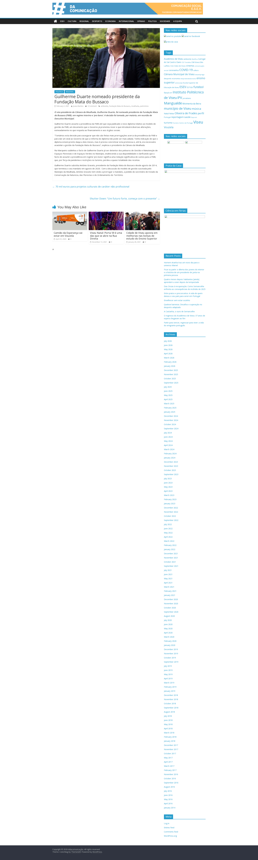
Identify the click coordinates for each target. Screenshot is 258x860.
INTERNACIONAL (126, 21)
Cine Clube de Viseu (177, 66)
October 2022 (170, 516)
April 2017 (168, 762)
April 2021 (168, 582)
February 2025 (170, 407)
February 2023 (170, 499)
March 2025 (169, 403)
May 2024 (168, 441)
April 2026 (168, 353)
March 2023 (169, 495)
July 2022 (168, 524)
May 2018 (168, 724)
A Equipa (177, 21)
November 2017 (171, 749)
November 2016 (171, 774)
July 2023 (168, 478)
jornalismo (187, 98)
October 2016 (170, 778)
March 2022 (169, 541)
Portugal (167, 117)
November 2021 (171, 557)
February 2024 (170, 453)
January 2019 (169, 691)
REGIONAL (84, 21)
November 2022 (171, 512)
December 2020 (171, 599)
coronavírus (174, 70)
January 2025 (169, 412)
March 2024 (169, 449)
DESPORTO (97, 21)
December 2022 (171, 507)
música (196, 108)
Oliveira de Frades (186, 113)
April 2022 (168, 537)
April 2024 (168, 445)
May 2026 (168, 349)
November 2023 (171, 466)
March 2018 (169, 732)
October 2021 (170, 562)
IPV (179, 97)
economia (176, 78)
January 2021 (169, 595)
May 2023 (168, 487)
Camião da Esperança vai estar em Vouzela (68, 234)
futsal (166, 92)
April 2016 (168, 803)
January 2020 (169, 645)
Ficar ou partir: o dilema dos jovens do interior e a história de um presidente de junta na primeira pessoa (184, 272)
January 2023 (169, 503)
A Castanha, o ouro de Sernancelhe (179, 311)
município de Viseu (177, 108)
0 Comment (92, 106)
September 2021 (171, 566)
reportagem (177, 117)
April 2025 (168, 399)
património (144, 106)
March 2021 (169, 587)
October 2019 (170, 657)
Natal (166, 113)
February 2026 (170, 362)
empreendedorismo (188, 79)
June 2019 (168, 670)
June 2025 (168, 391)
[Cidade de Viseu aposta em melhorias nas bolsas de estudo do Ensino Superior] (142, 213)
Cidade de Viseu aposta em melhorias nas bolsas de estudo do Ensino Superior (141, 235)
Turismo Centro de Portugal (183, 123)
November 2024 (171, 420)
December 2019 (171, 649)
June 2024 (168, 437)
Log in (166, 823)
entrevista (178, 83)
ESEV (62, 21)
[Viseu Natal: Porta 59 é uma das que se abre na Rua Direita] (106, 213)
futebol (198, 87)
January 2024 (169, 457)
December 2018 (171, 695)
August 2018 (169, 712)
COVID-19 (186, 70)
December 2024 (171, 416)
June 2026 (168, 345)
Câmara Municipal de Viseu (179, 74)
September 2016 (171, 782)
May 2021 (168, 578)
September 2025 (171, 382)
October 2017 (170, 753)
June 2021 (168, 574)
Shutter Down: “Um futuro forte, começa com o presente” (125, 198)
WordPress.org (170, 836)
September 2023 (171, 474)
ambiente (104, 106)
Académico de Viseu (173, 58)
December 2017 (171, 745)
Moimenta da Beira (191, 103)
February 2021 (170, 591)
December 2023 (171, 462)
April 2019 (168, 678)
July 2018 (168, 716)
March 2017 (169, 766)
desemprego (200, 75)
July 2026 (168, 341)
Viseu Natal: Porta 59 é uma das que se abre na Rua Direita (106, 235)
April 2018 (168, 728)
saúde (187, 117)
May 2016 (168, 799)
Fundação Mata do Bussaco (119, 106)
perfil (201, 113)
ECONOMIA (110, 21)
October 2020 (170, 607)
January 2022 (169, 549)
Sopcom (194, 117)
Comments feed (171, 831)
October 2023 (170, 470)
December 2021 (171, 553)
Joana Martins (78, 106)
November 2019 (171, 653)
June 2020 (168, 624)
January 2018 (169, 741)
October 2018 (170, 703)
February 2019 (170, 687)
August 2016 (169, 787)
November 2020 (171, 603)
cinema (190, 65)
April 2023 (168, 491)
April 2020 (168, 632)
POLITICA (152, 21)
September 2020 (171, 612)
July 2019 (168, 666)
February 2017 (170, 770)
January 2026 (169, 366)
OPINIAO (141, 21)
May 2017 (168, 757)
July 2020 (168, 620)
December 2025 (171, 370)
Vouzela (168, 127)
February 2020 (170, 641)
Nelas (171, 113)
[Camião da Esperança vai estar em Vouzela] (69, 213)
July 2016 (168, 791)
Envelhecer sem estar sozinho (177, 300)
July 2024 (168, 432)
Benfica (195, 59)
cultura (195, 70)
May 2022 (168, 532)
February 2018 (170, 737)
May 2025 (168, 395)
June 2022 (168, 528)
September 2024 (171, 428)
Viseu (198, 122)
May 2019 (168, 674)
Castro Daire (175, 62)
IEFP (170, 93)
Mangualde (173, 103)
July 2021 (168, 570)
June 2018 (168, 720)
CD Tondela (186, 62)
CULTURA (72, 21)
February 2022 (170, 545)
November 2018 (171, 699)
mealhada (135, 106)
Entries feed (169, 827)
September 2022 (171, 520)
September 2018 (171, 707)
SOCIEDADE (165, 21)
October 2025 (170, 378)
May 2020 (168, 628)
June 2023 (168, 482)
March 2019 (169, 682)
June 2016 (168, 795)
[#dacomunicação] (55, 21)
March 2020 (169, 637)
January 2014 (169, 807)
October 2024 (170, 424)
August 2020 (169, 616)
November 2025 (171, 374)
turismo (168, 122)
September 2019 (171, 662)
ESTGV (190, 87)
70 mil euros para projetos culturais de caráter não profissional (90, 186)
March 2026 (169, 357)
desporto (167, 78)
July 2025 (168, 387)
